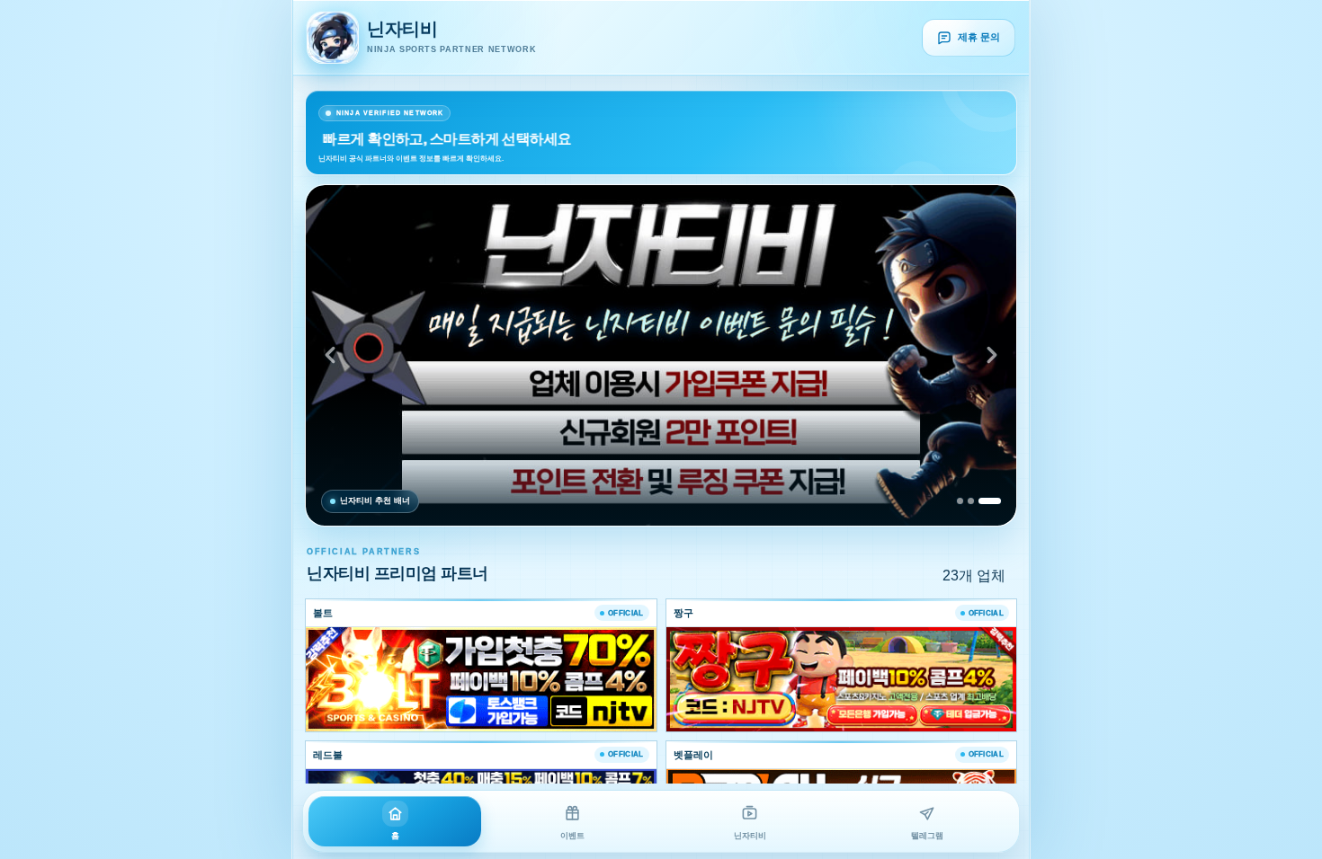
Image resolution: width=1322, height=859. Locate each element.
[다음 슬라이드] (992, 354)
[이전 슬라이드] (330, 354)
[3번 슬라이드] (989, 501)
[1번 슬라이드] (960, 501)
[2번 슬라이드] (971, 501)
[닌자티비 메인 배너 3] (661, 355)
